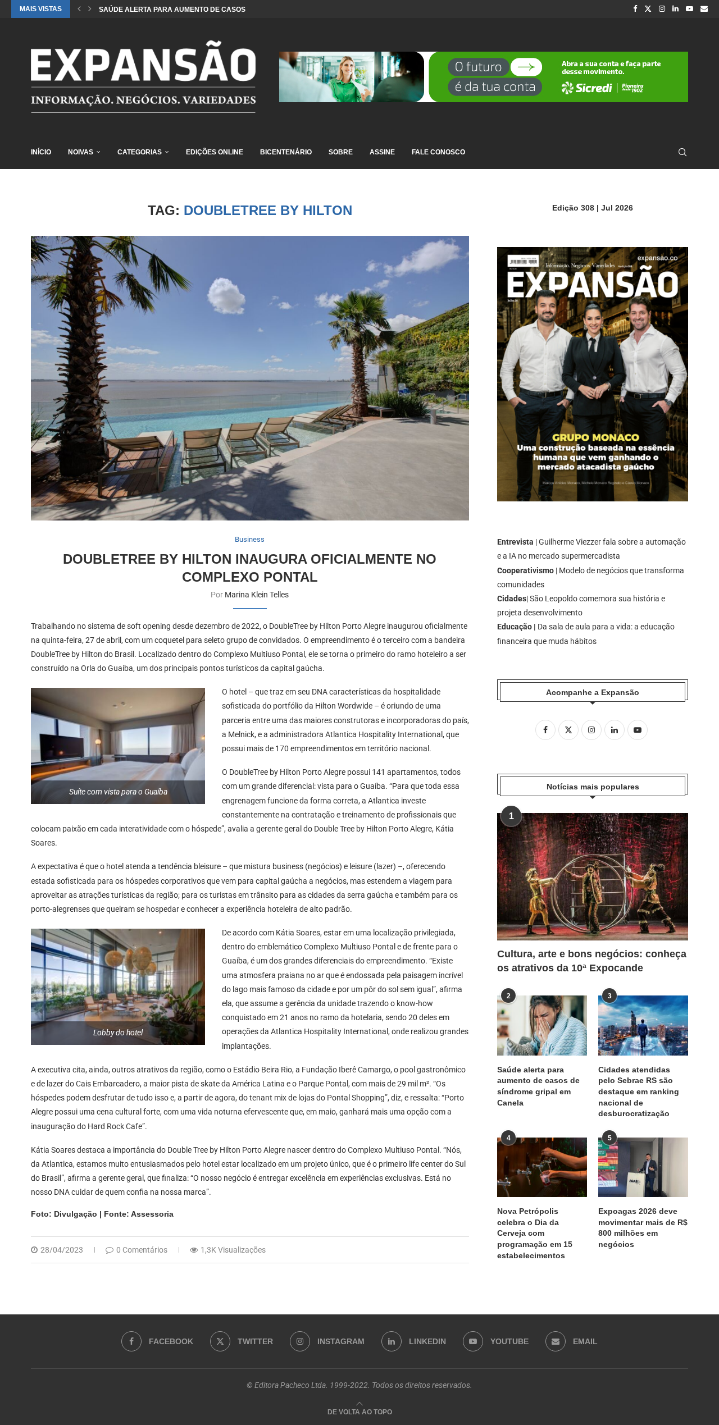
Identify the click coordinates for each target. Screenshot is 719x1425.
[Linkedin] (675, 9)
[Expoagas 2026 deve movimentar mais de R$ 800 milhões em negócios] (643, 1168)
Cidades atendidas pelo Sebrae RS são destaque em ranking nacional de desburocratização (638, 1091)
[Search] (682, 152)
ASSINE (382, 152)
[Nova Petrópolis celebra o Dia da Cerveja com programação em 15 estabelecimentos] (542, 1168)
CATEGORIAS (139, 152)
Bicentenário (286, 152)
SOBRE (341, 152)
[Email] (704, 9)
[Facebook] (635, 9)
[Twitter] (648, 9)
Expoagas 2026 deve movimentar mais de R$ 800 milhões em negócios (643, 1228)
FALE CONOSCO (438, 152)
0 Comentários (141, 1249)
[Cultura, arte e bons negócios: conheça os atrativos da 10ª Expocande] (592, 876)
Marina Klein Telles (257, 594)
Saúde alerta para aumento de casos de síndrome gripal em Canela (538, 1086)
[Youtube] (689, 9)
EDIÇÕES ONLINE (214, 152)
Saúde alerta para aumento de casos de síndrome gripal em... (218, 9)
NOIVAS (80, 152)
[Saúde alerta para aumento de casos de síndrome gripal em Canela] (542, 1025)
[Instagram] (662, 9)
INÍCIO (41, 152)
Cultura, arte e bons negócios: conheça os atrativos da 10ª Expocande (591, 961)
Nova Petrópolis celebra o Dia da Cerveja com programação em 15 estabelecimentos (534, 1233)
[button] (79, 9)
